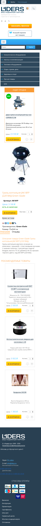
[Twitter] (8, 223)
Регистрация (22, 2)
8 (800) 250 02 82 (5, 468)
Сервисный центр (8, 516)
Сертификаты (7, 510)
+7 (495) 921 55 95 (18, 474)
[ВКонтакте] (6, 223)
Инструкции (6, 503)
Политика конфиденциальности (13, 446)
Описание (5, 231)
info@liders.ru (12, 463)
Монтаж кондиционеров (11, 519)
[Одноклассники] (10, 223)
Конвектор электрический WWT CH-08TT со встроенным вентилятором (20, 289)
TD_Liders (10, 460)
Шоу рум (5, 513)
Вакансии (5, 500)
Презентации (6, 506)
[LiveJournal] (15, 223)
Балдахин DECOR (19, 392)
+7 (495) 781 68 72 (6, 474)
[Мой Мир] (13, 223)
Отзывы (16, 231)
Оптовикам (6, 522)
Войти (13, 2)
